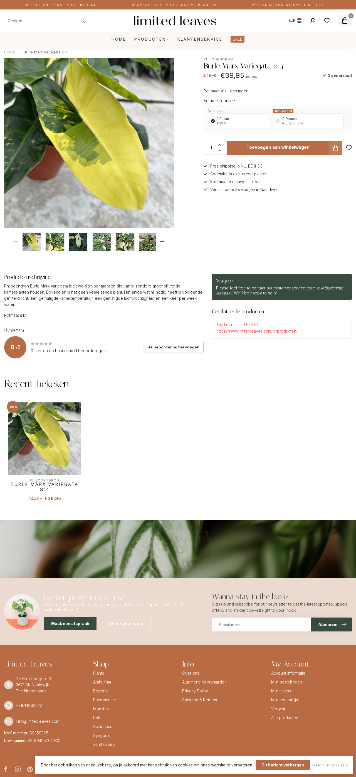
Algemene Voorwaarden (204, 682)
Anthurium (102, 682)
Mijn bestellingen (286, 682)
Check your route (126, 623)
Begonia (100, 691)
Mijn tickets (281, 691)
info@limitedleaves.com (37, 721)
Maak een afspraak (70, 623)
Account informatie (288, 673)
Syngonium (103, 735)
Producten (150, 39)
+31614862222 (29, 705)
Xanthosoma (104, 744)
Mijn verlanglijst (285, 699)
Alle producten (284, 717)
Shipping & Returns (199, 699)
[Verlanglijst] (327, 20)
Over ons (190, 673)
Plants (98, 673)
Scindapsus (103, 726)
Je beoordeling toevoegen (173, 347)
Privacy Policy (195, 691)
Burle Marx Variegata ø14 (46, 52)
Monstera (101, 708)
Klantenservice (199, 39)
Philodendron (218, 59)
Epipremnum (104, 699)
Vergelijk (279, 708)
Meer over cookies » (330, 765)
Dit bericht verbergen (282, 765)
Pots (97, 717)
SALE (237, 39)
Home (119, 39)
